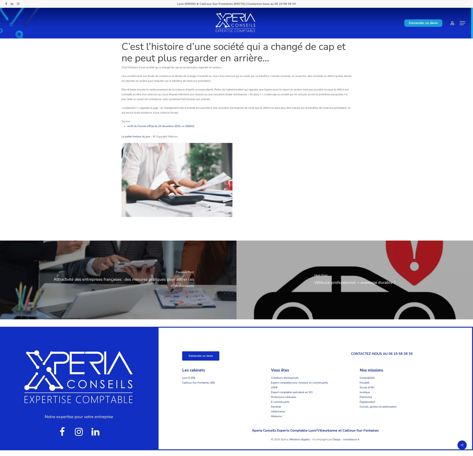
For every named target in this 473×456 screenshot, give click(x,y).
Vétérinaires (278, 411)
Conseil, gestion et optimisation (378, 406)
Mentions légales (300, 439)
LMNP (274, 387)
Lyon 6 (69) (188, 378)
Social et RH (367, 387)
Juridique (365, 392)
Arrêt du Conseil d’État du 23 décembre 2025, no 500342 (160, 126)
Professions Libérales (283, 397)
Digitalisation (367, 402)
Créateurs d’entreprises (285, 378)
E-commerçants (280, 402)
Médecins (276, 416)
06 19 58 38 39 (285, 4)
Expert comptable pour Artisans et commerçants (299, 382)
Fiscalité (364, 382)
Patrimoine (366, 397)
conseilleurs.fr (351, 439)
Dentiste (276, 406)
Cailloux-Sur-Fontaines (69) (198, 382)
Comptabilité (367, 378)
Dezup (336, 439)
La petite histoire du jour (136, 136)
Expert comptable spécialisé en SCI (291, 392)
